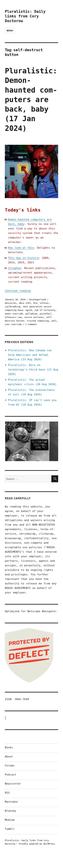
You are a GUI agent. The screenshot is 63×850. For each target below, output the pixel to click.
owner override (14, 313)
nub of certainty (45, 310)
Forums (10, 765)
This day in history (23, 257)
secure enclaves (34, 317)
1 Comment (31, 324)
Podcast (10, 774)
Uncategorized (37, 299)
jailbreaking (12, 306)
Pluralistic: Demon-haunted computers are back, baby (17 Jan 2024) (31, 100)
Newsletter (13, 783)
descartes (10, 303)
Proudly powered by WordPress (37, 844)
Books (9, 747)
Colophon (14, 268)
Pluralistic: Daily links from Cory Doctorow (25, 16)
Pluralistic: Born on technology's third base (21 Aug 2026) (33, 370)
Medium (10, 819)
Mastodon (11, 801)
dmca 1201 (25, 303)
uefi (54, 321)
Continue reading (18, 290)
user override (13, 324)
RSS (7, 792)
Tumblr (10, 828)
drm (35, 303)
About (9, 756)
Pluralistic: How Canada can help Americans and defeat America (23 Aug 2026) (30, 355)
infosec (44, 303)
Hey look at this (21, 247)
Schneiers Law (13, 317)
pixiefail (45, 313)
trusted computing (38, 321)
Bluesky (10, 810)
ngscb (29, 310)
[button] (31, 441)
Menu (10, 30)
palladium (31, 313)
